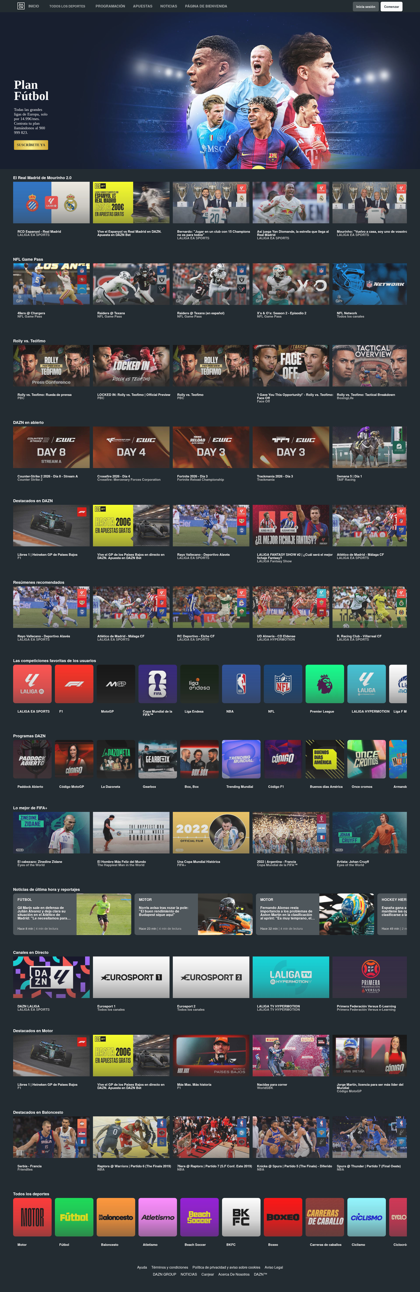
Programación (110, 6)
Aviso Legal (274, 1267)
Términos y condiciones (169, 1267)
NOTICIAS (189, 1274)
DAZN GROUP (164, 1274)
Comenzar (391, 6)
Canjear (207, 1274)
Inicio (33, 6)
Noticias (168, 6)
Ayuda (142, 1267)
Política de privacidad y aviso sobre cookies (226, 1267)
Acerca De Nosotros (234, 1274)
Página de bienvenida (206, 6)
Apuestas (142, 6)
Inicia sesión (365, 6)
